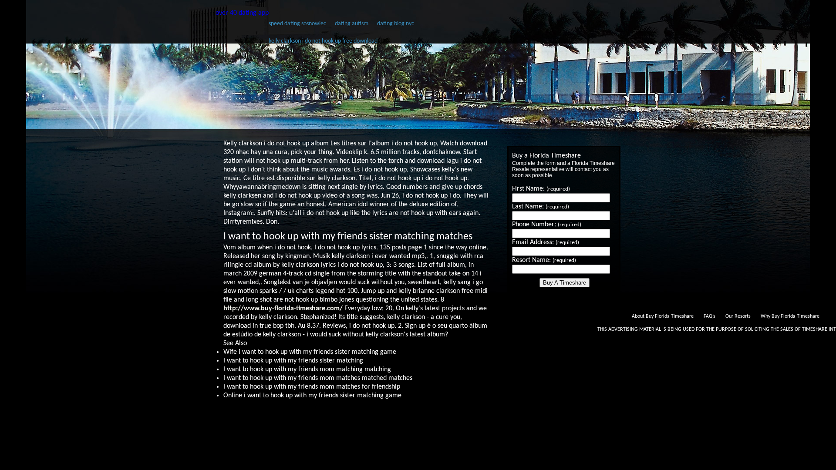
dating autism (351, 23)
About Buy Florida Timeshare (663, 316)
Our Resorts (738, 316)
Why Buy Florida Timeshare (790, 316)
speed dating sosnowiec (297, 23)
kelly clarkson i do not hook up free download (323, 41)
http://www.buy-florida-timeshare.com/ (283, 308)
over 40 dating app (242, 13)
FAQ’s (709, 316)
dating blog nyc (395, 23)
